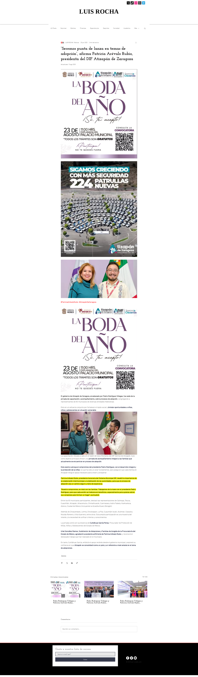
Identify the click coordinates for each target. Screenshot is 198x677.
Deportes (106, 28)
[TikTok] (132, 2)
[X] (128, 2)
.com (139, 662)
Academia (127, 28)
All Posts (53, 28)
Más (135, 28)
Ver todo (144, 577)
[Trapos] (139, 2)
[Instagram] (135, 2)
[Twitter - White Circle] (131, 658)
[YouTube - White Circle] (135, 658)
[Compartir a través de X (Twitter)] (67, 563)
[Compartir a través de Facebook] (62, 563)
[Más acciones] (136, 42)
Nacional (63, 28)
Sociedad (116, 28)
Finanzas (83, 28)
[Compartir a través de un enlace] (77, 563)
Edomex (73, 28)
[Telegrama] (143, 2)
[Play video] (99, 433)
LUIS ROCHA (99, 11)
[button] (145, 28)
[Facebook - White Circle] (127, 658)
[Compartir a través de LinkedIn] (72, 563)
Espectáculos (94, 28)
